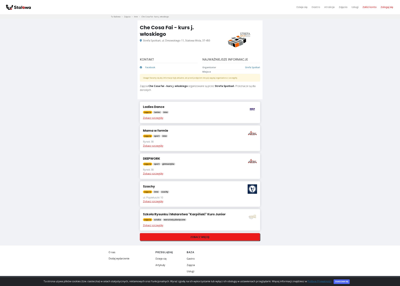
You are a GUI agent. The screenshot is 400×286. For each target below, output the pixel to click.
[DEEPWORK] (200, 166)
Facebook (150, 67)
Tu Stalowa (115, 16)
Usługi (354, 7)
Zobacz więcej (199, 237)
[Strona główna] (18, 7)
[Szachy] (200, 194)
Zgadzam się (341, 281)
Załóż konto (369, 7)
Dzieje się (302, 7)
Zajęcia (343, 7)
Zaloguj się (387, 7)
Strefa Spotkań (252, 67)
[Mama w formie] (200, 138)
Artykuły (160, 265)
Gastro (316, 7)
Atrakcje (329, 7)
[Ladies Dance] (200, 112)
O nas (112, 252)
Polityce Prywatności (319, 281)
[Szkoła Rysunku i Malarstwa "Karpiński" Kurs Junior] (200, 220)
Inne (136, 16)
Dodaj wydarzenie (119, 258)
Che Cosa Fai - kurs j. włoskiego (155, 16)
